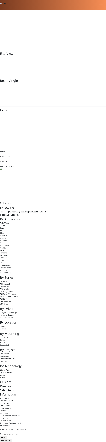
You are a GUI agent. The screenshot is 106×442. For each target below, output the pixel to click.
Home (2, 151)
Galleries (5, 382)
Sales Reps (7, 390)
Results (4, 437)
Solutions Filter (6, 156)
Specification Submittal (17, 29)
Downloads (7, 386)
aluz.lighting (5, 199)
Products (3, 161)
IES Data (29, 29)
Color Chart (18, 32)
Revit (12, 32)
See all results (6, 440)
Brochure (4, 29)
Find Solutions (9, 215)
